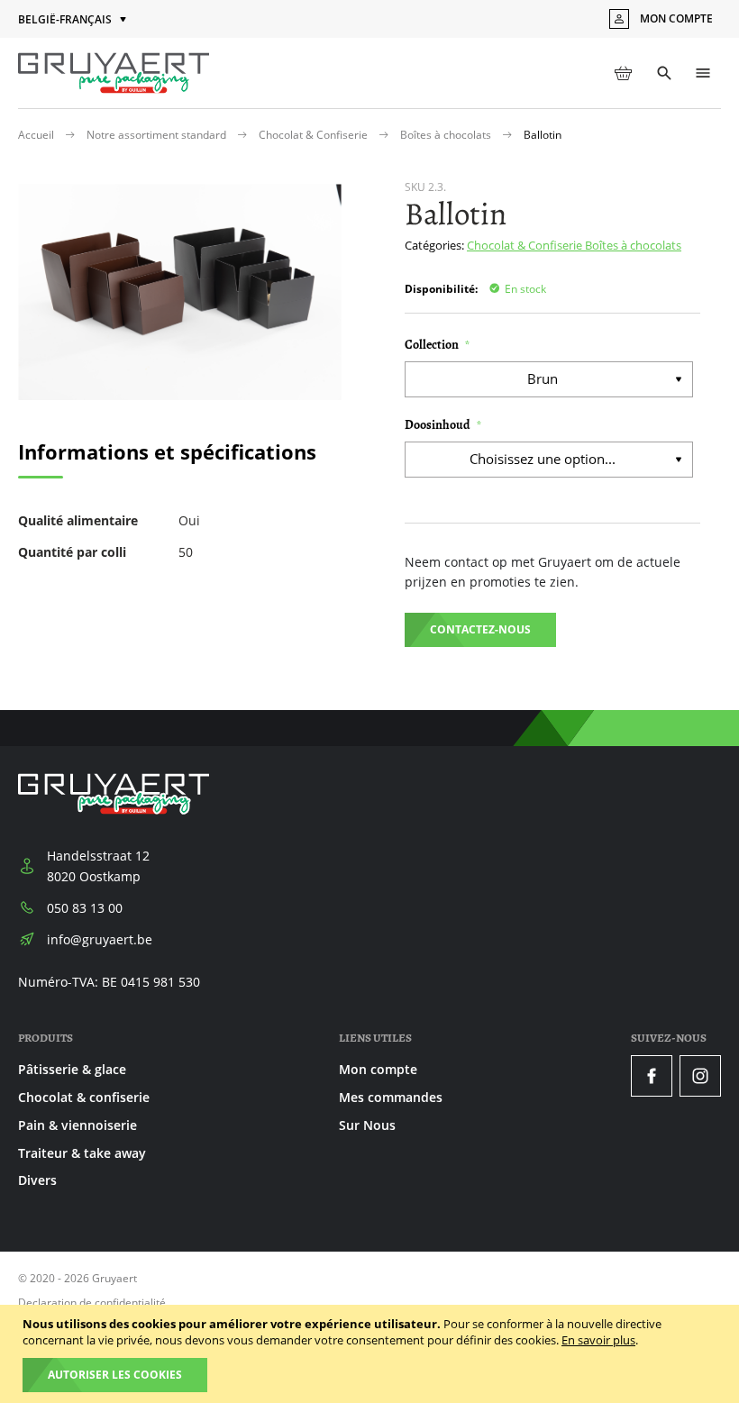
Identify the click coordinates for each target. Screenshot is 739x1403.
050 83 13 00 (85, 907)
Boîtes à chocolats (447, 134)
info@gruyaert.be (99, 939)
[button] (74, 20)
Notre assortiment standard (158, 134)
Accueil (37, 134)
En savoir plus (598, 1340)
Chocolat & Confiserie (314, 134)
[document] (372, 1354)
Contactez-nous (480, 629)
